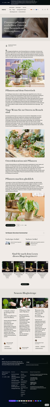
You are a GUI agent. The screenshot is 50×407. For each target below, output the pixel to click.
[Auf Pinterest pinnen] (22, 225)
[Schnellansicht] (12, 262)
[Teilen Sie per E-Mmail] (25, 225)
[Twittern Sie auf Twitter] (24, 225)
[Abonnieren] (47, 362)
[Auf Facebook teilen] (21, 225)
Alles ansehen (24, 284)
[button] (35, 9)
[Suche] (42, 9)
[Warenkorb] (47, 9)
